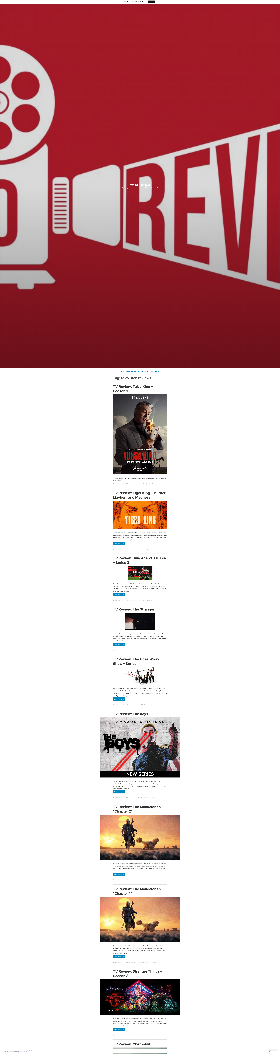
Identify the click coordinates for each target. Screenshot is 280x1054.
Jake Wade (117, 483)
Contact (157, 371)
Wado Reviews (140, 184)
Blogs (151, 371)
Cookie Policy (26, 1051)
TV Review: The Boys (130, 714)
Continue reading (118, 543)
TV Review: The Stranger (133, 609)
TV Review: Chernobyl (131, 1044)
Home (122, 371)
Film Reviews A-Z (130, 371)
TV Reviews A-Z (143, 371)
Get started (151, 1)
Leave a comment (131, 483)
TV (123, 483)
